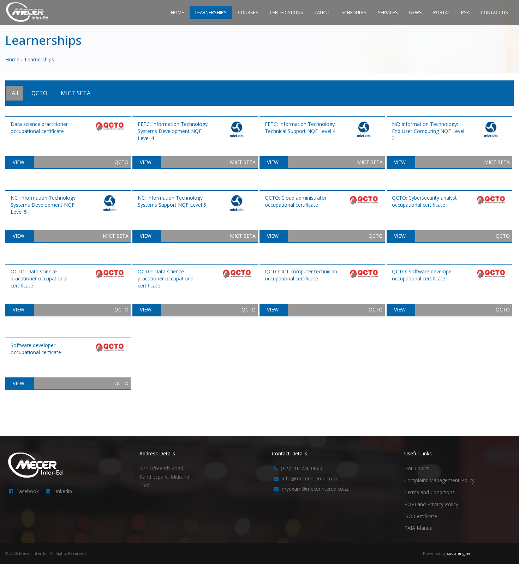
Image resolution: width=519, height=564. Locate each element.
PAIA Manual (419, 527)
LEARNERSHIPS (211, 12)
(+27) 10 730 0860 (301, 468)
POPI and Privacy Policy (431, 504)
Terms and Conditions (429, 492)
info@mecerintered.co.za (310, 478)
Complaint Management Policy (439, 480)
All (15, 93)
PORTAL (441, 12)
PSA (465, 12)
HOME (177, 12)
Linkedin (62, 491)
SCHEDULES (353, 12)
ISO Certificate (420, 516)
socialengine (459, 553)
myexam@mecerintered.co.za (316, 488)
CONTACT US (494, 12)
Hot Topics (416, 468)
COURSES (248, 12)
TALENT (322, 12)
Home (12, 59)
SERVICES (388, 12)
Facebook (27, 491)
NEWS (415, 12)
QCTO (39, 93)
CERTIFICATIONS (286, 12)
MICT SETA (75, 93)
